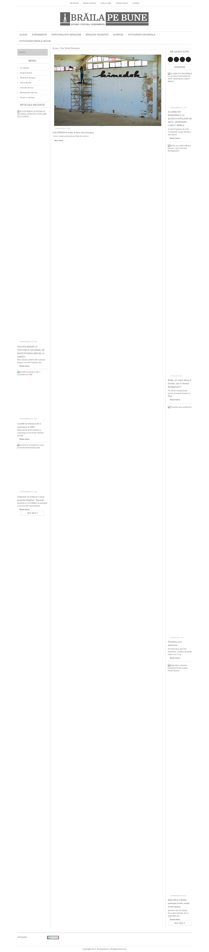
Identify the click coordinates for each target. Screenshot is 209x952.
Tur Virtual (24, 68)
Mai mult (179, 923)
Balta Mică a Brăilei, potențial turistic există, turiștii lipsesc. (179, 903)
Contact (135, 3)
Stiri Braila (74, 3)
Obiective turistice (27, 77)
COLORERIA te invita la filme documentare (73, 132)
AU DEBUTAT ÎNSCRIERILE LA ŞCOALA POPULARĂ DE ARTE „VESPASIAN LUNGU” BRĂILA (180, 119)
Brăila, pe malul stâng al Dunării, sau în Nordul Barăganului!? (179, 383)
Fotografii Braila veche (35, 41)
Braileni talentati (97, 34)
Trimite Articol (122, 3)
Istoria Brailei (25, 82)
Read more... (175, 138)
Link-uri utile (106, 3)
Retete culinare (89, 3)
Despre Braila (26, 73)
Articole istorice (27, 87)
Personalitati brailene (66, 34)
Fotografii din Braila (141, 34)
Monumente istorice (28, 92)
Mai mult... (59, 140)
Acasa (23, 34)
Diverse (118, 34)
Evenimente (39, 34)
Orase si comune (27, 97)
